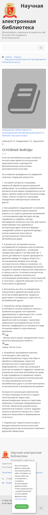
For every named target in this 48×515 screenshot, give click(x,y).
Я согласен (22, 506)
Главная (8, 57)
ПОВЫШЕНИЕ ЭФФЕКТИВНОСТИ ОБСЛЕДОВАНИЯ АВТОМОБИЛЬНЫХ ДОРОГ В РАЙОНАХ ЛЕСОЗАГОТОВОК (23, 133)
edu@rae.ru (11, 483)
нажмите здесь (21, 499)
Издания (17, 57)
